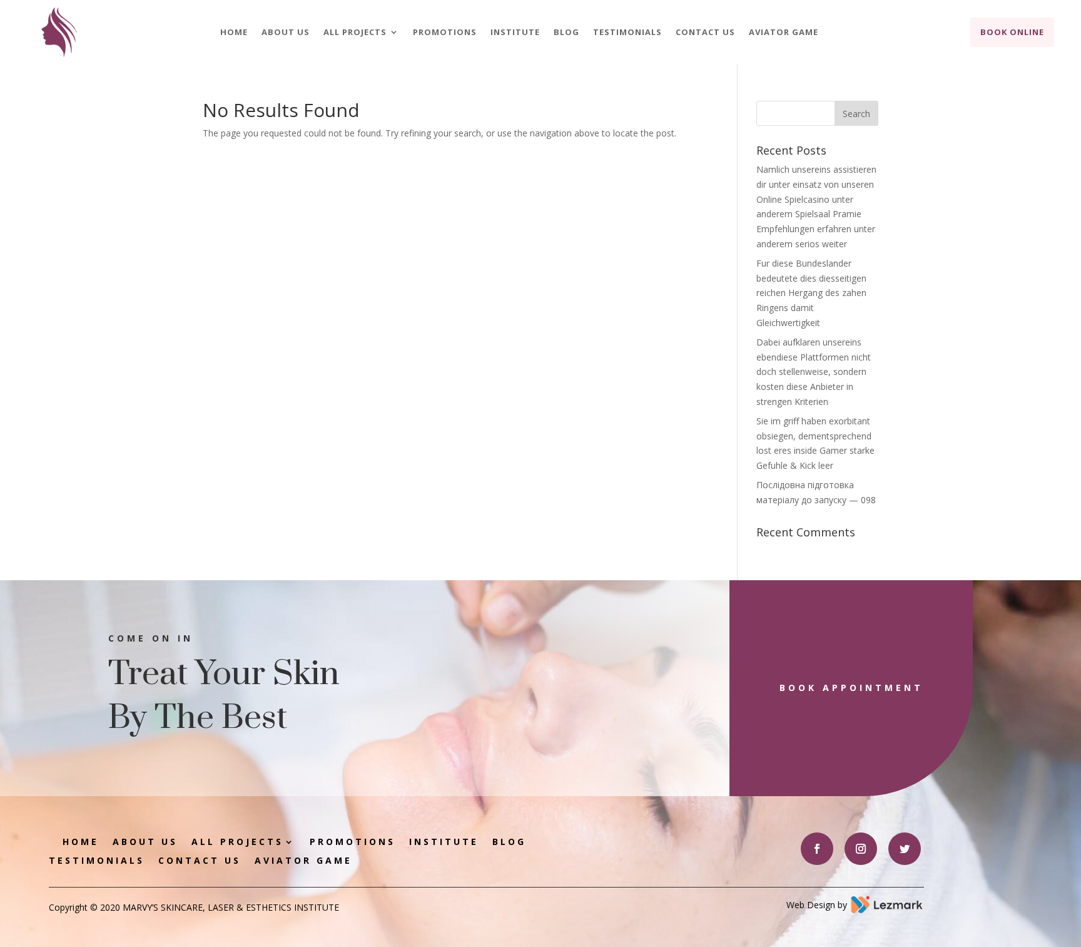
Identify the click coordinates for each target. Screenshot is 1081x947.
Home (234, 33)
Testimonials (627, 33)
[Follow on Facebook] (817, 848)
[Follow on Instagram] (861, 848)
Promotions (445, 33)
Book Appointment (851, 688)
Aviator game (783, 33)
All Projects (355, 33)
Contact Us (705, 33)
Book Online (1012, 32)
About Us (285, 33)
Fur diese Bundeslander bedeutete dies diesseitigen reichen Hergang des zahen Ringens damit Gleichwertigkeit (811, 293)
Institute (515, 33)
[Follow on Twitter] (904, 848)
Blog (566, 33)
